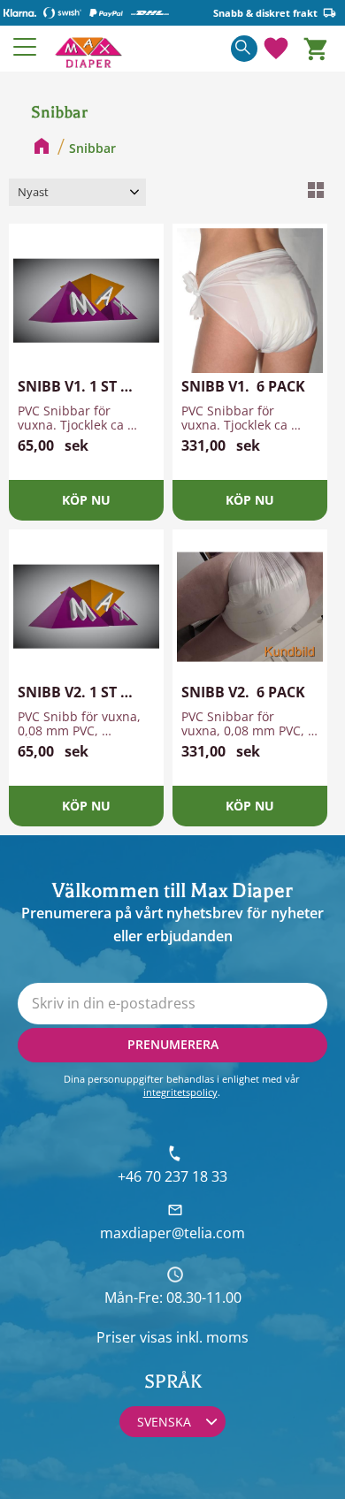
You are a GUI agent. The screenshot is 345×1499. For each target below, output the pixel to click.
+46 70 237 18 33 (172, 1176)
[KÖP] (249, 500)
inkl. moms (212, 1337)
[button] (25, 47)
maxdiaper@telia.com (172, 1233)
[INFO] (86, 500)
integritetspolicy (180, 1092)
